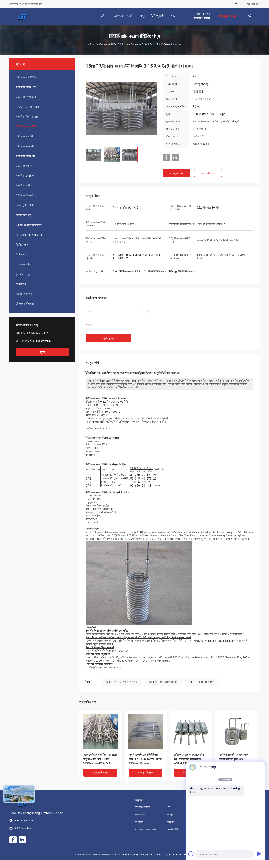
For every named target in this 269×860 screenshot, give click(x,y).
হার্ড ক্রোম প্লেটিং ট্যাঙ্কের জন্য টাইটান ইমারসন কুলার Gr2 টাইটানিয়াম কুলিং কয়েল (233, 759)
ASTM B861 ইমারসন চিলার (163, 681)
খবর (168, 807)
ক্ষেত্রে (170, 814)
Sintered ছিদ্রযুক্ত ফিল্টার (29, 224)
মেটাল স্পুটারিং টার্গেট (25, 205)
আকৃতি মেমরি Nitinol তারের (29, 234)
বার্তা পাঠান (108, 338)
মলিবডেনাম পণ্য (23, 264)
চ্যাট (42, 352)
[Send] (259, 853)
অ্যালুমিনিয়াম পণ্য (24, 293)
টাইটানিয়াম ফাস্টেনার (25, 146)
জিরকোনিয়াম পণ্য (23, 215)
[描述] (250, 16)
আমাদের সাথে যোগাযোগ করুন (145, 829)
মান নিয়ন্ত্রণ (138, 822)
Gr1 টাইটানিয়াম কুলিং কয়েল (201, 681)
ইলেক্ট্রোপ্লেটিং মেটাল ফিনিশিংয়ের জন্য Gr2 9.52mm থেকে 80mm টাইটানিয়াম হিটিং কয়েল (145, 759)
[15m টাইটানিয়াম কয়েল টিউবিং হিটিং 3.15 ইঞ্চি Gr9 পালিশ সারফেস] (121, 108)
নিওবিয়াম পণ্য (22, 244)
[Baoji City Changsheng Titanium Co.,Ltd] (22, 16)
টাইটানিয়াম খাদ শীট (24, 136)
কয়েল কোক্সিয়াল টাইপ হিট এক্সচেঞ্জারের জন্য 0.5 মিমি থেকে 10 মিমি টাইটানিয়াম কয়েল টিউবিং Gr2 (100, 759)
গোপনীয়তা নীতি (173, 829)
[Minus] (259, 767)
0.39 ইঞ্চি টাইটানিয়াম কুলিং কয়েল (121, 681)
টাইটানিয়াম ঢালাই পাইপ (26, 87)
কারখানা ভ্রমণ (140, 814)
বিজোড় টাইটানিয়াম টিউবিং (27, 106)
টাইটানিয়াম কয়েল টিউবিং (106, 44)
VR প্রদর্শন (157, 16)
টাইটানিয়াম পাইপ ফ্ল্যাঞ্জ (26, 96)
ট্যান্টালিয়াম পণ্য (23, 274)
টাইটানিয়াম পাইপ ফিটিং (26, 77)
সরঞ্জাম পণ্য (21, 284)
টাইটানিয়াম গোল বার (25, 165)
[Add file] (191, 853)
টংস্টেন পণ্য (21, 254)
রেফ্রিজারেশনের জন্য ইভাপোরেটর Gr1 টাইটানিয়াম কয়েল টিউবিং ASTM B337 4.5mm (189, 759)
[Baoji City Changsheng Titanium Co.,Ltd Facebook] (236, 4)
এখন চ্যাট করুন (176, 173)
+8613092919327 (40, 340)
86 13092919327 (37, 332)
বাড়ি (90, 44)
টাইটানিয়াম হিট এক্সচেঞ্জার (27, 116)
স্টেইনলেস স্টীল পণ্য (25, 303)
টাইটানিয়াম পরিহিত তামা (26, 185)
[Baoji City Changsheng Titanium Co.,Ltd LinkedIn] (242, 4)
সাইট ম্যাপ (171, 822)
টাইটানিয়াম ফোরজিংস (25, 175)
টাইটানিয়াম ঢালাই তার (25, 156)
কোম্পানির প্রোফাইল (142, 807)
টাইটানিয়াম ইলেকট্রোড (26, 195)
